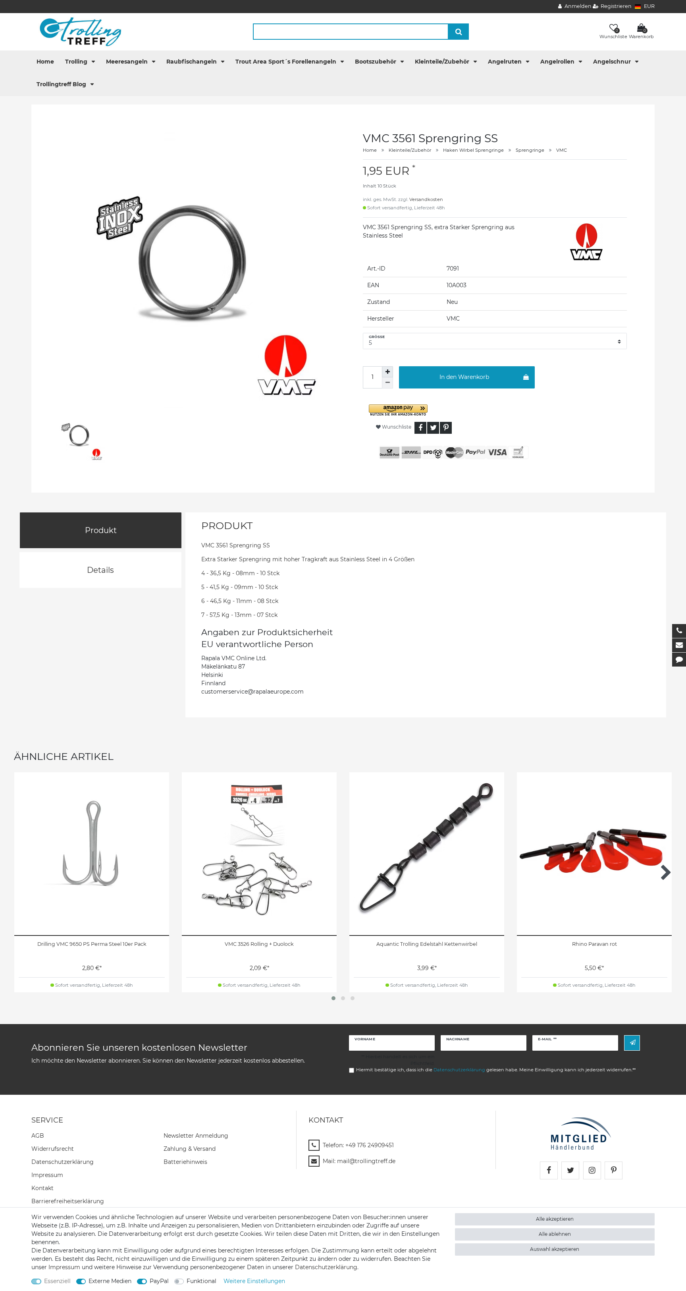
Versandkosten (426, 199)
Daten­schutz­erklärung (62, 1161)
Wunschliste (396, 427)
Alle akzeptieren (555, 1219)
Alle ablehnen (555, 1234)
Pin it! (446, 428)
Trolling (77, 61)
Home (45, 61)
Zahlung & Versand (190, 1148)
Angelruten (505, 61)
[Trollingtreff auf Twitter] (570, 1170)
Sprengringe (530, 150)
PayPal (159, 1281)
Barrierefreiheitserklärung (67, 1201)
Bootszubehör (376, 61)
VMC (561, 150)
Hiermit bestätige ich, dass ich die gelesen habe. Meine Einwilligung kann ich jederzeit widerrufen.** (496, 1070)
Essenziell (57, 1281)
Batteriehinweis (185, 1161)
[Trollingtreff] (77, 31)
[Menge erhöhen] (387, 371)
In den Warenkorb (464, 377)
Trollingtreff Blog (62, 84)
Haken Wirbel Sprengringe (473, 150)
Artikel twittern (433, 428)
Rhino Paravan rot (594, 944)
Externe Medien (110, 1281)
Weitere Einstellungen (254, 1281)
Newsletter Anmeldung (196, 1135)
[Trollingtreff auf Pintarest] (613, 1170)
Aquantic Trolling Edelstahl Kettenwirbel (426, 944)
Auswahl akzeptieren (554, 1249)
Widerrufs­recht (52, 1148)
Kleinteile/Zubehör (443, 61)
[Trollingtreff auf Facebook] (548, 1170)
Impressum (47, 1175)
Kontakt (42, 1188)
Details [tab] (100, 570)
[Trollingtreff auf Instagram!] (592, 1170)
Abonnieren (632, 1043)
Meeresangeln (127, 61)
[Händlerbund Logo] (581, 1132)
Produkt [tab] (101, 530)
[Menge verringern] (387, 382)
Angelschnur (612, 61)
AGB (37, 1135)
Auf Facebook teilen (420, 428)
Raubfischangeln (192, 61)
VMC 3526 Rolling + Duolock (259, 944)
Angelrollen (558, 61)
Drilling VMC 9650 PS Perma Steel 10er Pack (91, 944)
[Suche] (459, 31)
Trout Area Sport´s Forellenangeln (286, 61)
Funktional (201, 1281)
